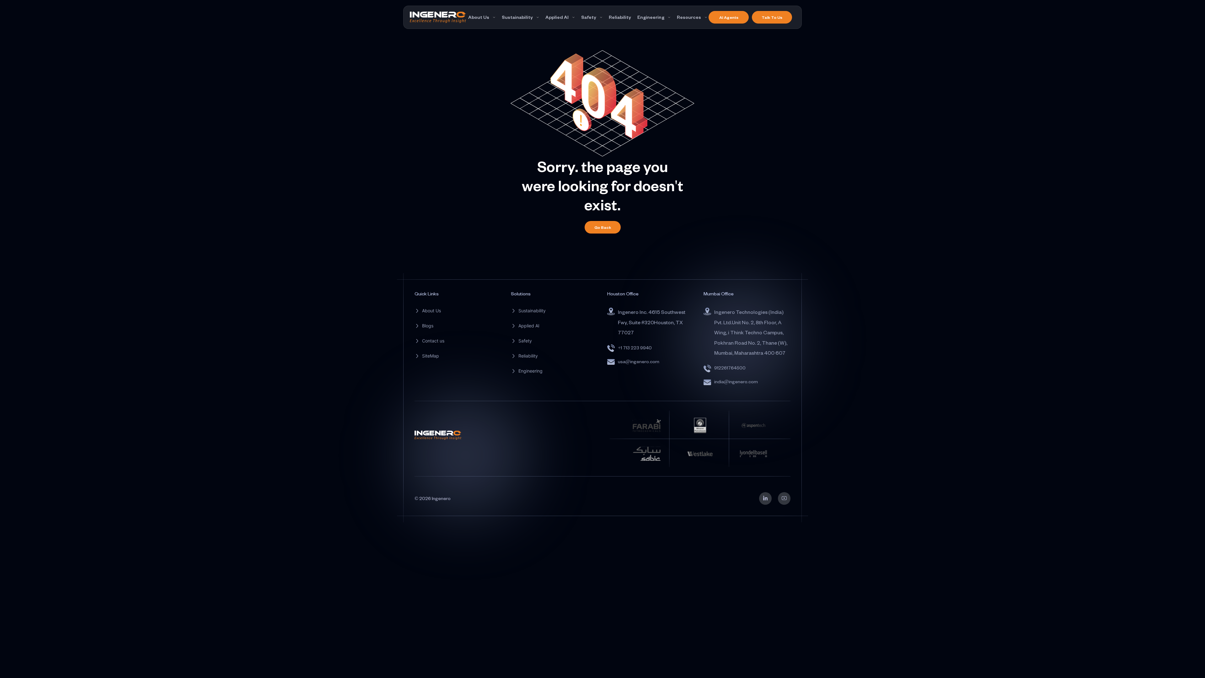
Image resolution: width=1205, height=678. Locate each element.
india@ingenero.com (736, 382)
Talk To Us (772, 17)
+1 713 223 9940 (635, 348)
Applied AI (557, 17)
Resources (689, 17)
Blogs (427, 325)
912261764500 (730, 368)
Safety (588, 17)
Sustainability (517, 17)
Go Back (602, 227)
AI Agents (728, 17)
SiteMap (430, 355)
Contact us (433, 340)
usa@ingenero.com (638, 361)
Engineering (650, 17)
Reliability (620, 17)
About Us (478, 17)
